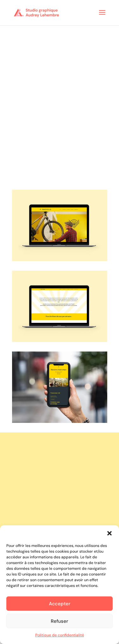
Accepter (59, 604)
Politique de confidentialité (59, 635)
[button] (109, 533)
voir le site (60, 457)
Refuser (59, 621)
